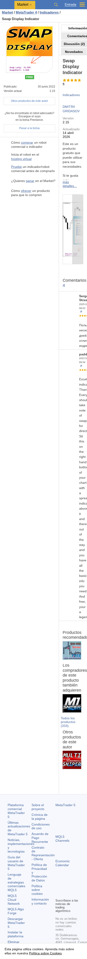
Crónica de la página (40, 816)
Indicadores (71, 95)
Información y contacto (40, 901)
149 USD (74, 765)
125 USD (74, 709)
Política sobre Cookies (45, 953)
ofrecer (26, 191)
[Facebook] (58, 886)
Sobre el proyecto (38, 807)
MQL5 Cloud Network (14, 899)
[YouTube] (58, 894)
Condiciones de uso (41, 826)
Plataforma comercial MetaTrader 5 (16, 810)
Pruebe (16, 167)
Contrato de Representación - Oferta (43, 853)
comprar (27, 142)
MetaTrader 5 (65, 805)
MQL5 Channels (62, 838)
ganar (30, 181)
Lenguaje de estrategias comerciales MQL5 (16, 882)
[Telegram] (65, 886)
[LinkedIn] (65, 894)
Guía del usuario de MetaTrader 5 (16, 863)
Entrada (70, 4)
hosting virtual (21, 159)
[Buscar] (56, 4)
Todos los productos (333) (68, 722)
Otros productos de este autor (29, 101)
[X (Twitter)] (73, 886)
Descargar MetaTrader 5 (16, 923)
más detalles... (70, 184)
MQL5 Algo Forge (16, 911)
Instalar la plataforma (15, 934)
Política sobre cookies (37, 890)
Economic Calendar (62, 863)
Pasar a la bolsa (29, 128)
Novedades (74, 52)
